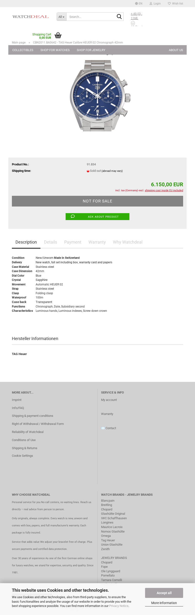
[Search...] (119, 17)
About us (176, 50)
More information (164, 603)
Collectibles (22, 50)
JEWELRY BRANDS (114, 558)
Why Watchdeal (127, 242)
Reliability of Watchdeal (28, 432)
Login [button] (156, 3)
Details (50, 242)
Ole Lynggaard (110, 571)
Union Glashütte (111, 544)
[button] (139, 3)
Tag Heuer (108, 540)
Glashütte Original (113, 513)
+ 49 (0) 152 (139, 13)
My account (109, 400)
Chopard (106, 509)
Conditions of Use (24, 440)
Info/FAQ (18, 408)
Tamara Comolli (111, 580)
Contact (111, 428)
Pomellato (108, 575)
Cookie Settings (22, 455)
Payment (72, 242)
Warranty (97, 242)
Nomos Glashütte (113, 531)
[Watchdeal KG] (30, 16)
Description (26, 242)
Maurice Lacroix (111, 527)
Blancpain (107, 500)
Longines (107, 522)
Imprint (16, 400)
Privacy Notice (118, 606)
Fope (104, 566)
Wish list (177, 3)
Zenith (105, 549)
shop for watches (55, 50)
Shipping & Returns (24, 448)
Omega (106, 536)
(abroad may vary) (112, 171)
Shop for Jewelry (91, 50)
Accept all (164, 593)
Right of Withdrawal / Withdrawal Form (38, 424)
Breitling (106, 505)
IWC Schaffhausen (114, 518)
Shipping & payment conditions (32, 416)
